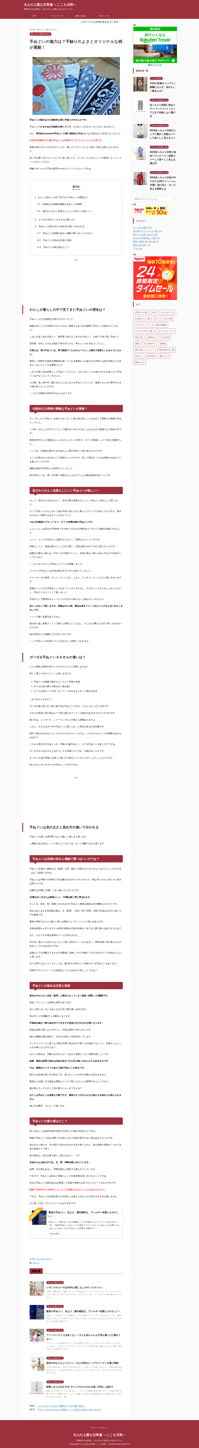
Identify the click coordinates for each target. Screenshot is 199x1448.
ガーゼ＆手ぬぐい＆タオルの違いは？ (57, 219)
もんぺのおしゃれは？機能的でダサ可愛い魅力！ (62, 1406)
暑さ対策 (151, 356)
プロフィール (104, 16)
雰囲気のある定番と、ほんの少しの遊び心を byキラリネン (99, 1440)
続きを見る (55, 1234)
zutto (154, 312)
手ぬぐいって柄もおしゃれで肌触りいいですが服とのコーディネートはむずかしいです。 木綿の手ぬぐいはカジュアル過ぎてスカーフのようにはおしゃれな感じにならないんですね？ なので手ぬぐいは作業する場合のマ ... (84, 1225)
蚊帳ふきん (140, 362)
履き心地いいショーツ (144, 350)
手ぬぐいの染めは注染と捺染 (57, 240)
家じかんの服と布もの (41, 1259)
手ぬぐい (36, 1263)
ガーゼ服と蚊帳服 (158, 325)
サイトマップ (57, 16)
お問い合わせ (80, 16)
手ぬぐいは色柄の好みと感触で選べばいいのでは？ (68, 233)
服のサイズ (164, 356)
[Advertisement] (76, 282)
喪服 (137, 343)
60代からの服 (141, 312)
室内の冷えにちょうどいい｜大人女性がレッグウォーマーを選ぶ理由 (82, 1362)
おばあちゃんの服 (142, 318)
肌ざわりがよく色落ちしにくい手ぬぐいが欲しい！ (68, 211)
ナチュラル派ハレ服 (143, 331)
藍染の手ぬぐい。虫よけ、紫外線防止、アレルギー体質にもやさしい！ (83, 1311)
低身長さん (152, 337)
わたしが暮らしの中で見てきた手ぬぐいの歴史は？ (63, 197)
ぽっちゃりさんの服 (163, 318)
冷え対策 (165, 337)
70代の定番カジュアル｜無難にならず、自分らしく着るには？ (163, 87)
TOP (34, 16)
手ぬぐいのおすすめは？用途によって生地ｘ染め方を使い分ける (69, 1409)
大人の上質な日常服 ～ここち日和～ (50, 4)
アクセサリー (140, 325)
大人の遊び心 (149, 343)
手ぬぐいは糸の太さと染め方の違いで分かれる (61, 226)
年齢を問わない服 (166, 350)
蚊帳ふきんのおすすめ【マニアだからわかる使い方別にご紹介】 (80, 1386)
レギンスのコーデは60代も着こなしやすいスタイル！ (74, 1287)
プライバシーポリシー (99, 1428)
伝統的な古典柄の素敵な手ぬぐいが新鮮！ (63, 204)
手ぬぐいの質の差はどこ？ (56, 247)
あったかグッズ (168, 312)
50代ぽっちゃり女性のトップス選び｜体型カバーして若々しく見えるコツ (163, 134)
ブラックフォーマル (165, 331)
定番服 (162, 343)
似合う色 (139, 337)
